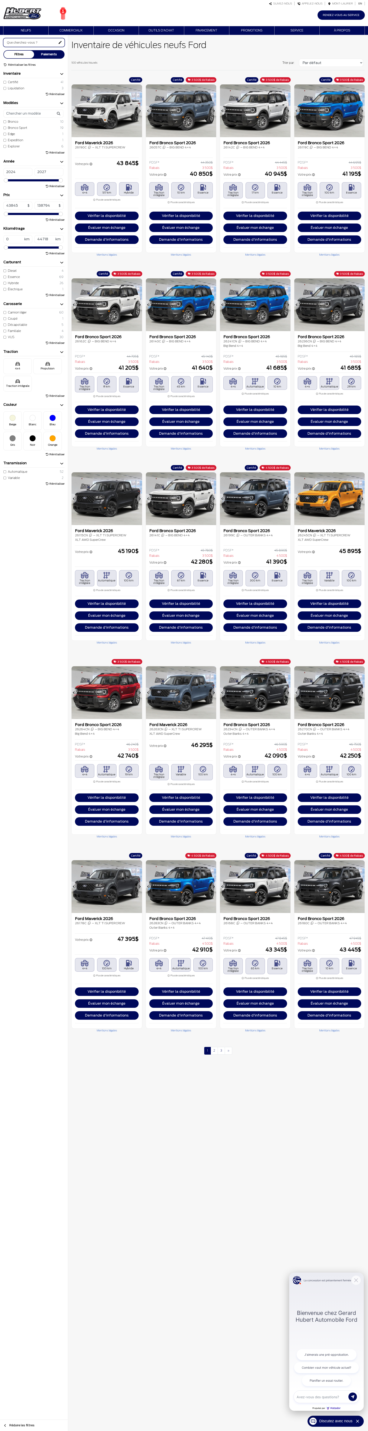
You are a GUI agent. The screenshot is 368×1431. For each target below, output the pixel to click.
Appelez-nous (311, 3)
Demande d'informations (107, 240)
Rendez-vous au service (341, 15)
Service (296, 30)
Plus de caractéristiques (108, 200)
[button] (74, 111)
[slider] (6, 180)
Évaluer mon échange (106, 228)
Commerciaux (71, 30)
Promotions (252, 30)
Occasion (116, 30)
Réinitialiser (57, 94)
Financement (206, 30)
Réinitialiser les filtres (21, 64)
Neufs (26, 30)
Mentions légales (107, 254)
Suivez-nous (282, 3)
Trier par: (288, 62)
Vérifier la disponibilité (107, 216)
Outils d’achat (161, 30)
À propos (342, 30)
